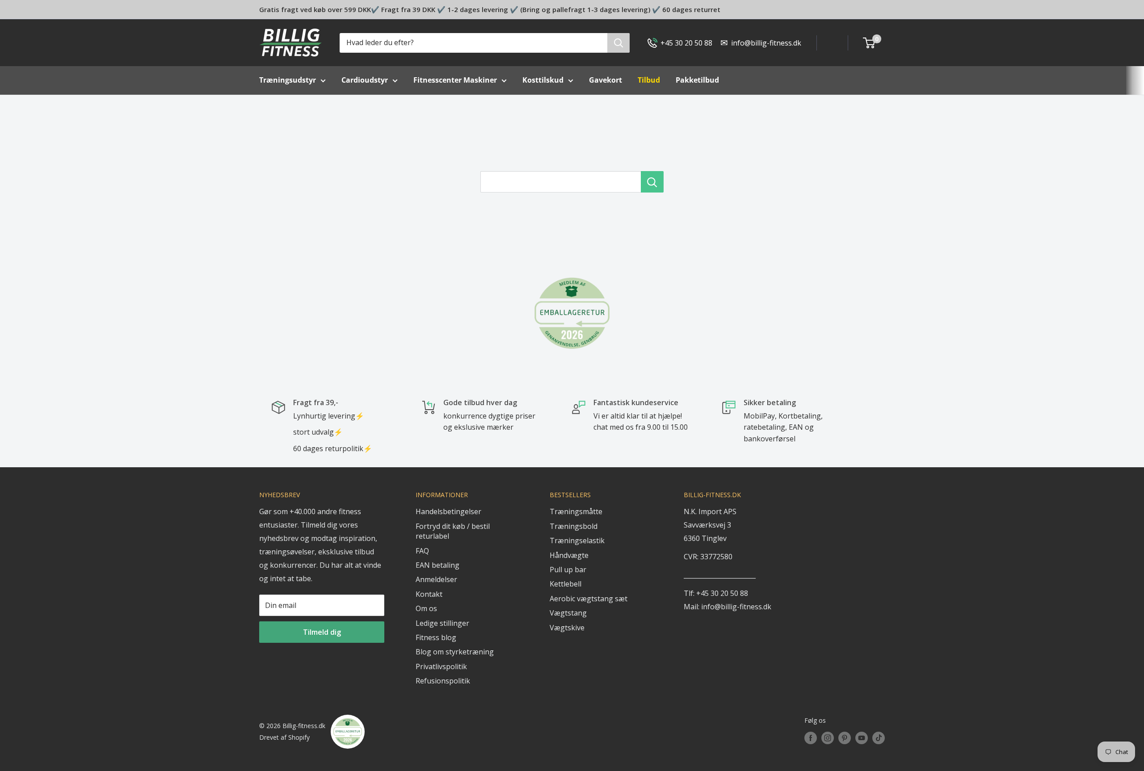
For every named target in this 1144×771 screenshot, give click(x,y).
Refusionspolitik (443, 681)
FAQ (422, 551)
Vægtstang (568, 613)
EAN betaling (437, 565)
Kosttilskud (543, 80)
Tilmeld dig (322, 632)
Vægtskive (567, 628)
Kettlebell (565, 584)
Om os (426, 608)
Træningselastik (577, 540)
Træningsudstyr (287, 80)
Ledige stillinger (442, 623)
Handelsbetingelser (448, 511)
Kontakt (429, 594)
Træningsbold (573, 526)
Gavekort (605, 80)
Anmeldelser (436, 579)
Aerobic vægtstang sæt (588, 598)
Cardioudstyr (364, 80)
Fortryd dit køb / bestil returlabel (453, 531)
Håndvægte (569, 555)
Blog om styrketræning (455, 652)
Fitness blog (436, 637)
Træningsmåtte (576, 511)
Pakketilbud (697, 80)
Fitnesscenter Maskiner (455, 80)
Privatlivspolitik (441, 666)
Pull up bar (568, 569)
